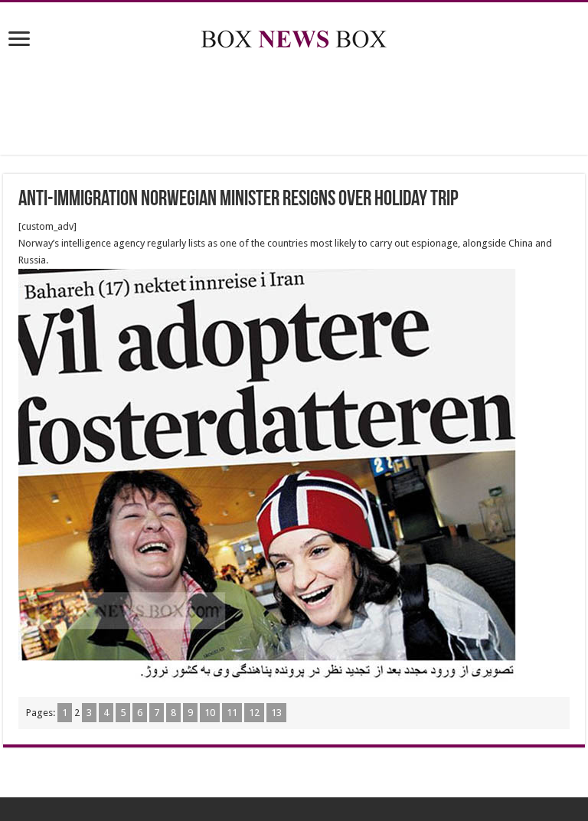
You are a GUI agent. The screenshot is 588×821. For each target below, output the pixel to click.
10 (209, 712)
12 (254, 712)
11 (232, 712)
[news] (294, 36)
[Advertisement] (294, 104)
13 (276, 712)
